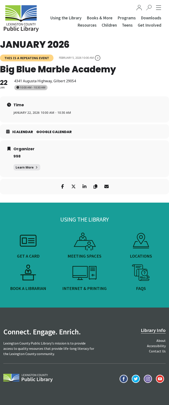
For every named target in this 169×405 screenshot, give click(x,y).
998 (17, 156)
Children (109, 25)
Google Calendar (54, 132)
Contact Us (157, 351)
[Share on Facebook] (62, 186)
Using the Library (66, 17)
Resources (87, 25)
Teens (127, 25)
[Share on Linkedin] (84, 186)
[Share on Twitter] (73, 186)
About (161, 340)
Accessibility (156, 346)
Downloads (151, 17)
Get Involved (149, 25)
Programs (127, 17)
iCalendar (22, 132)
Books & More (99, 17)
